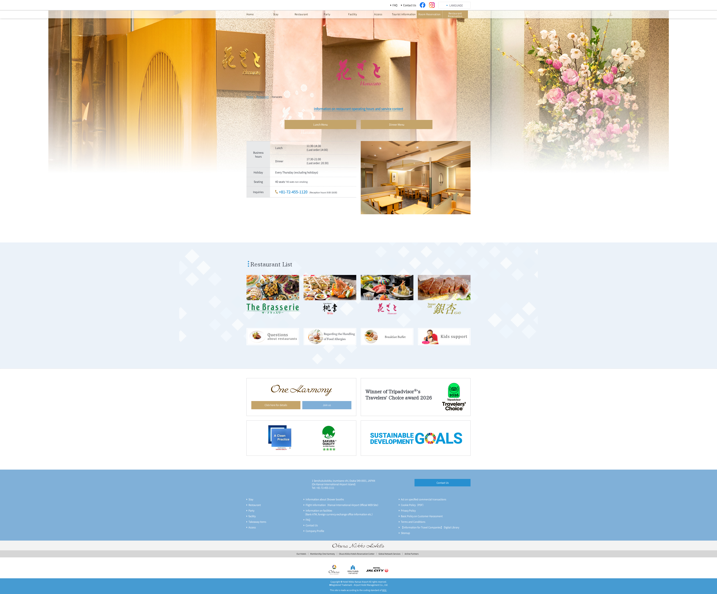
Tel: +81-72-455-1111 (323, 487)
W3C (384, 590)
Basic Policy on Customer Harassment (422, 516)
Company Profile (315, 531)
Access (252, 527)
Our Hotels (301, 553)
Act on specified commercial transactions (423, 499)
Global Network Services (389, 553)
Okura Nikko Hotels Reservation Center (356, 553)
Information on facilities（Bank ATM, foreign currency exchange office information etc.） (339, 512)
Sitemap (405, 533)
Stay (251, 499)
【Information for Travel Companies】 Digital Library (430, 527)
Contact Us (409, 5)
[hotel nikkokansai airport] (277, 6)
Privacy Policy (408, 510)
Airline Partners (412, 553)
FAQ (394, 5)
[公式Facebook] (422, 5)
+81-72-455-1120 (293, 191)
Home (249, 96)
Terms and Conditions (413, 521)
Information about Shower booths (325, 499)
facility (252, 516)
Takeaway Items (257, 521)
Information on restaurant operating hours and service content (358, 108)
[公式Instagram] (432, 5)
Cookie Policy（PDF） (413, 505)
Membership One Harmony (322, 553)
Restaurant (262, 96)
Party (251, 510)
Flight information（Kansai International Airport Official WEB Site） (343, 505)
